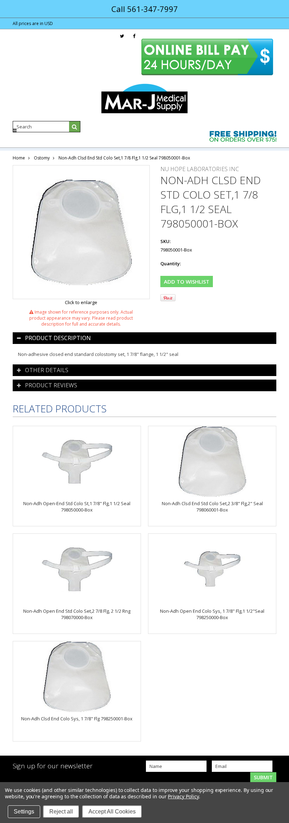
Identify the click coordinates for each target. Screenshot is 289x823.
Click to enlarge (81, 302)
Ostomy (42, 158)
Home (19, 158)
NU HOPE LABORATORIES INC (199, 169)
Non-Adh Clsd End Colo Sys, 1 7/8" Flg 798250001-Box (77, 718)
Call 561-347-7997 (144, 9)
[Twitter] (122, 36)
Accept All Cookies (112, 812)
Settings (24, 812)
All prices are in (33, 23)
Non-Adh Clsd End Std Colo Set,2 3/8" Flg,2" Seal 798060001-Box (212, 506)
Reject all (61, 812)
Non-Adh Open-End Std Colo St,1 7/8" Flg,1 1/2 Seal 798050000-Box (76, 506)
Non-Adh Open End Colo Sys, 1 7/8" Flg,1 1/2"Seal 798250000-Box (212, 614)
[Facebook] (134, 36)
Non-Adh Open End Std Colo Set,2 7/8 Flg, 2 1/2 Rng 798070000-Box (76, 614)
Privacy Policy (183, 796)
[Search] (74, 126)
